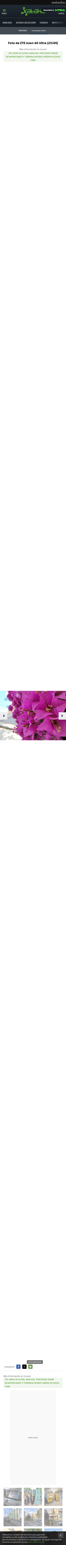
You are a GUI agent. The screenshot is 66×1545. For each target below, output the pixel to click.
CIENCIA (44, 22)
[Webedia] (59, 2)
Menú (4, 13)
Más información (37, 1541)
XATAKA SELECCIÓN (26, 22)
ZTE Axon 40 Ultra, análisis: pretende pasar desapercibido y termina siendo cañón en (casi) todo (33, 57)
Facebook (18, 1367)
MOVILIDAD (58, 22)
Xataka (33, 11)
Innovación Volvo (39, 30)
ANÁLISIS (7, 22)
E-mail (30, 1367)
